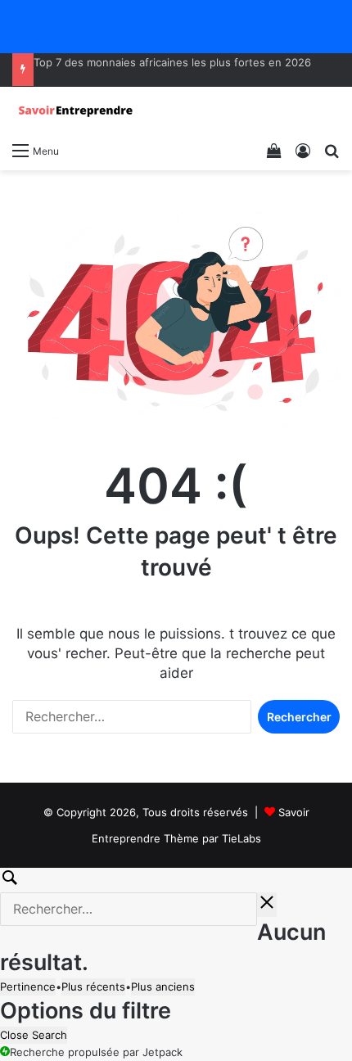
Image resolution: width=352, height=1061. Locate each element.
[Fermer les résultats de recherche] (267, 904)
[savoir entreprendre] (77, 110)
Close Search (33, 1034)
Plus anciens (163, 986)
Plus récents (93, 986)
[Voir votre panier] (274, 150)
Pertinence (28, 986)
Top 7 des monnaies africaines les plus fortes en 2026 (172, 62)
